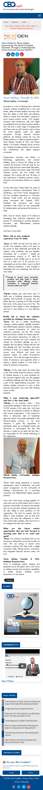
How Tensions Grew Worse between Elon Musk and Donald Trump (20, 741)
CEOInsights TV (10, 645)
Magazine (15, 22)
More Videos (8, 681)
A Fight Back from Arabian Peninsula (19, 709)
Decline (30, 773)
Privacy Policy (27, 778)
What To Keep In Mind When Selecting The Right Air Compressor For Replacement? (21, 726)
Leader (24, 22)
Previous (9, 580)
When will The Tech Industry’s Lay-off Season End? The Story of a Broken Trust (22, 714)
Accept (11, 773)
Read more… (7, 768)
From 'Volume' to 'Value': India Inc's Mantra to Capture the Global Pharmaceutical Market (22, 702)
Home (6, 22)
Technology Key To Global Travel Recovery (21, 721)
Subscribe (25, 782)
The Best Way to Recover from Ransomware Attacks (22, 734)
